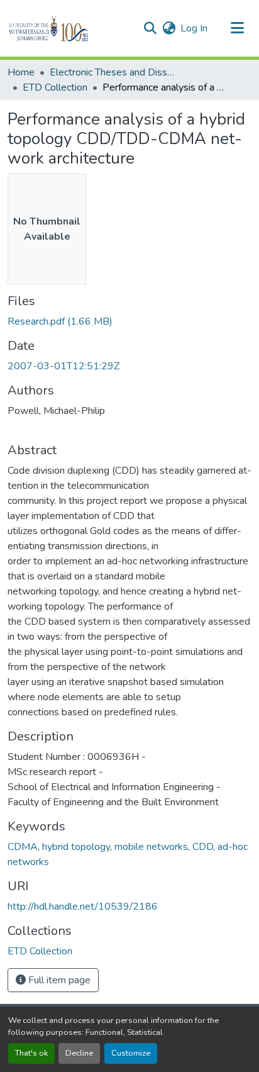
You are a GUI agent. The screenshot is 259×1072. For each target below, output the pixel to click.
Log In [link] (193, 28)
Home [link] (21, 72)
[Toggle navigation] (237, 28)
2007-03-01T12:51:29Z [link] (63, 366)
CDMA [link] (23, 847)
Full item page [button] (58, 980)
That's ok (31, 1053)
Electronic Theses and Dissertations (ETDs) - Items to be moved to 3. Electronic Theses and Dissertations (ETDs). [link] (112, 72)
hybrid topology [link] (76, 847)
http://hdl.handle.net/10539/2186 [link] (83, 906)
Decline (79, 1053)
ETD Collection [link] (55, 87)
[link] (129, 321)
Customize (130, 1053)
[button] (70, 28)
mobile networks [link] (151, 847)
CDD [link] (202, 847)
